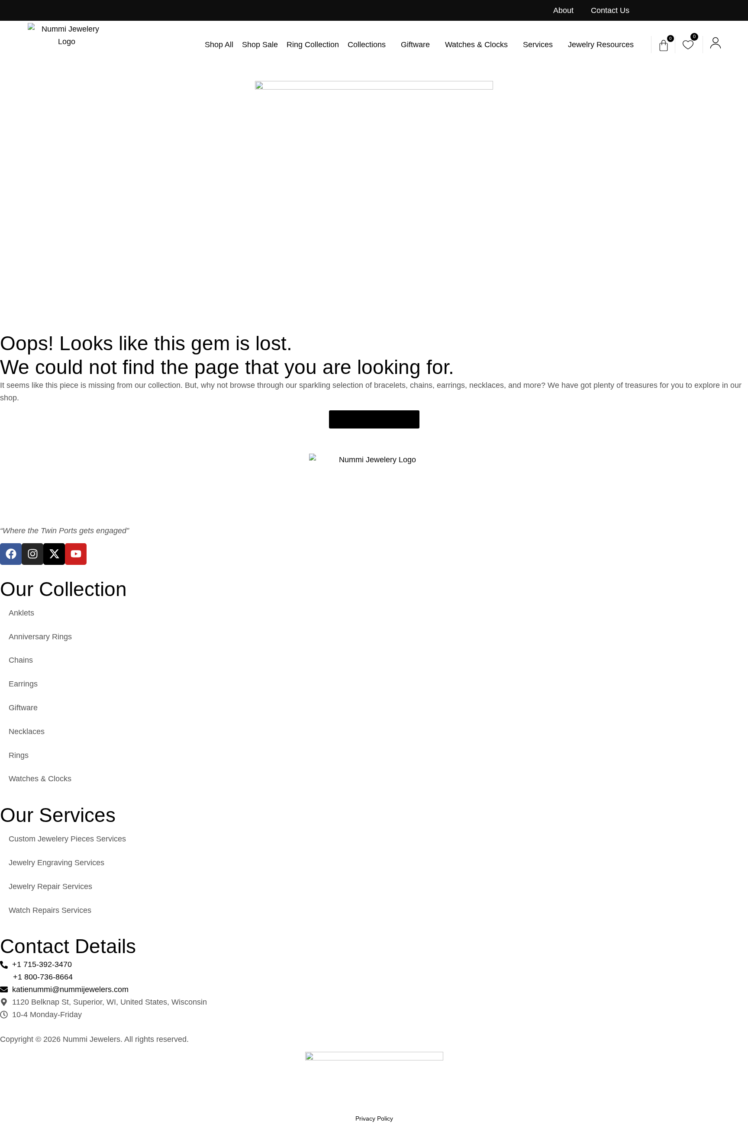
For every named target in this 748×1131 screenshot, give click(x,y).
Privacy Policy (374, 1118)
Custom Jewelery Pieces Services (67, 839)
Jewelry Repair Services (50, 886)
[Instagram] (32, 554)
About (563, 10)
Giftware (23, 707)
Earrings (23, 684)
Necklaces (27, 731)
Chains (21, 660)
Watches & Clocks (40, 778)
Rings (19, 755)
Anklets (21, 613)
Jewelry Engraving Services (56, 862)
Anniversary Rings (40, 636)
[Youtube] (76, 554)
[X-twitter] (54, 554)
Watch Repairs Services (50, 910)
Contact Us (610, 10)
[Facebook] (11, 554)
